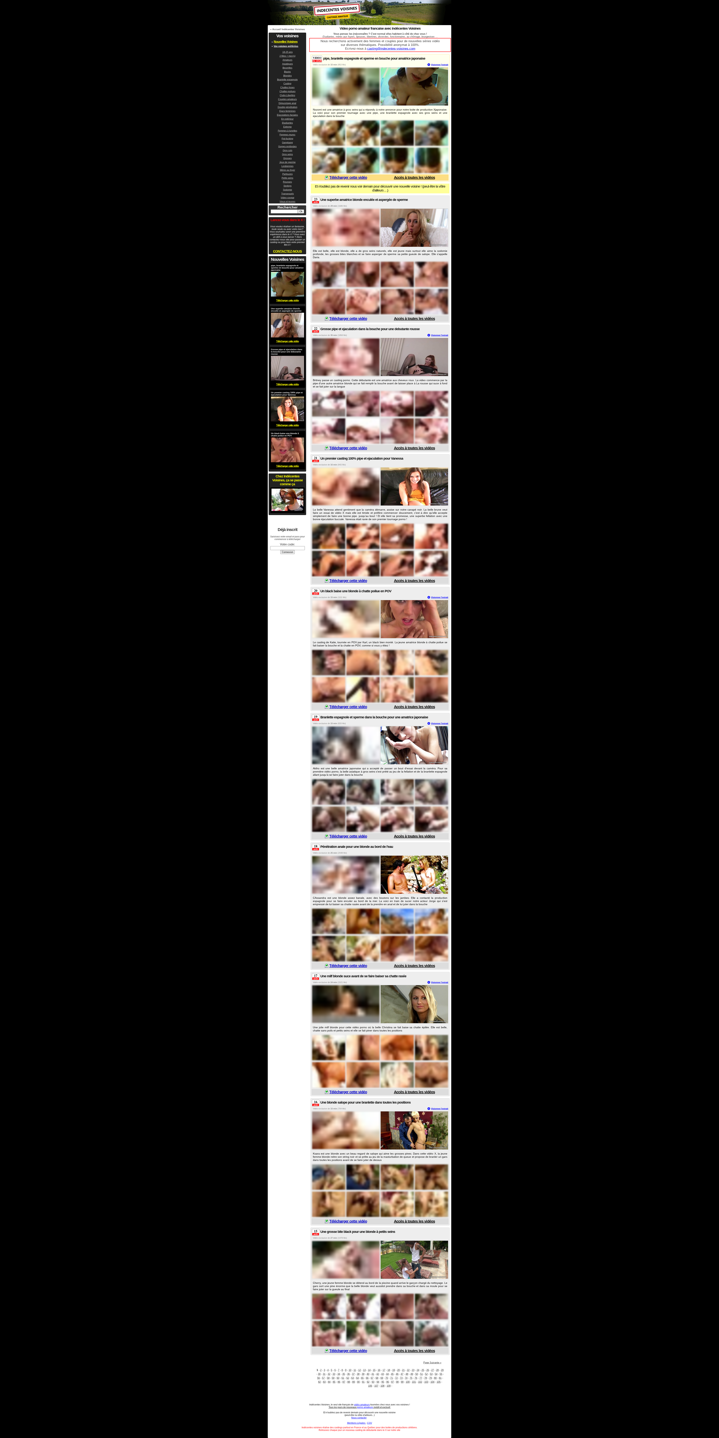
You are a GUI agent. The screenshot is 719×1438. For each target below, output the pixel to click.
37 (353, 1374)
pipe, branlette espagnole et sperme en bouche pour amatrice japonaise (374, 58)
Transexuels (287, 193)
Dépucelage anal (287, 103)
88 (348, 1381)
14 (369, 1370)
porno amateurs (365, 1407)
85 (334, 1381)
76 (416, 1378)
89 (353, 1381)
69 (381, 1378)
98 (397, 1381)
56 (318, 1378)
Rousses (287, 182)
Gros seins (287, 154)
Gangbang (287, 142)
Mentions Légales (356, 1423)
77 (420, 1378)
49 (411, 1374)
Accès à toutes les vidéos (414, 177)
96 (387, 1381)
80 (435, 1378)
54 (436, 1374)
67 (372, 1378)
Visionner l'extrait (439, 65)
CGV (369, 1423)
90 (358, 1381)
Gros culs (287, 150)
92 (368, 1381)
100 (408, 1381)
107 (376, 1385)
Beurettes (287, 68)
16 (379, 1370)
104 (432, 1381)
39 (363, 1374)
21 (403, 1370)
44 (387, 1374)
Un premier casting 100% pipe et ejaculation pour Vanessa (361, 458)
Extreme (287, 127)
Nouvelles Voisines (286, 41)
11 (355, 1370)
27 (432, 1370)
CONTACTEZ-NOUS (287, 251)
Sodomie (287, 189)
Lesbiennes (287, 166)
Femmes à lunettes (287, 130)
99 (402, 1381)
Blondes (287, 75)
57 (323, 1378)
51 (421, 1374)
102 (420, 1381)
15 (374, 1370)
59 (333, 1378)
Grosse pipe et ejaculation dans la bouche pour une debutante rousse (370, 329)
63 (352, 1378)
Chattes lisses (287, 87)
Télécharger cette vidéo (348, 177)
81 (440, 1378)
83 (324, 1381)
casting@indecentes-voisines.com (391, 48)
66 (367, 1378)
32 (329, 1374)
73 (401, 1378)
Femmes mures (287, 134)
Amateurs (287, 60)
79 (430, 1378)
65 (362, 1378)
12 (359, 1370)
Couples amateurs (287, 99)
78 (425, 1378)
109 (389, 1385)
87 (343, 1381)
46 (397, 1374)
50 (416, 1374)
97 (392, 1381)
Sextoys (287, 186)
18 (388, 1370)
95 (382, 1381)
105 (439, 1381)
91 (363, 1381)
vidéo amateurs (362, 1404)
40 (368, 1374)
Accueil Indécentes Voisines (288, 29)
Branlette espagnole (287, 79)
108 (382, 1385)
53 (431, 1374)
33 (334, 1374)
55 (441, 1374)
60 (338, 1378)
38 (358, 1374)
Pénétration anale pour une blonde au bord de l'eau (356, 847)
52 (426, 1374)
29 (442, 1370)
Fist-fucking (287, 138)
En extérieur (287, 119)
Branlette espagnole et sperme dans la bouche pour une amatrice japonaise (374, 717)
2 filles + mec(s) (287, 56)
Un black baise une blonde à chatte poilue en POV (355, 591)
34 (338, 1374)
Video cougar (287, 197)
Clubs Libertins (287, 95)
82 (319, 1381)
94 (378, 1381)
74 (406, 1378)
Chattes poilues (287, 91)
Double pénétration (287, 107)
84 (329, 1381)
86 (339, 1381)
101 (414, 1381)
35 (343, 1374)
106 (370, 1385)
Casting (287, 83)
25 (422, 1370)
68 (377, 1378)
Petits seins (287, 178)
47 (402, 1374)
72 (396, 1378)
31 (324, 1374)
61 (343, 1378)
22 (408, 1370)
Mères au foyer (287, 170)
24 (418, 1370)
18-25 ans (287, 52)
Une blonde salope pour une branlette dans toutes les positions (365, 1102)
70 (386, 1378)
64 (357, 1378)
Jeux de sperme (287, 162)
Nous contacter (359, 1417)
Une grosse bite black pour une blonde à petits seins (357, 1232)
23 (413, 1370)
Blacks (287, 71)
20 (398, 1370)
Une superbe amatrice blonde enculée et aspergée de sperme (364, 200)
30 (319, 1374)
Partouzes (287, 174)
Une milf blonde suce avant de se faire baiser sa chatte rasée (363, 976)
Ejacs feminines (287, 111)
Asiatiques (287, 64)
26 (427, 1370)
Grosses (287, 158)
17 (384, 1370)
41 (372, 1374)
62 (347, 1378)
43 (382, 1374)
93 (373, 1381)
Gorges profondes (287, 146)
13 (364, 1370)
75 (411, 1378)
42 (377, 1374)
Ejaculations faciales (287, 115)
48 (407, 1374)
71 (391, 1378)
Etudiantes (287, 123)
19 (393, 1370)
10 (350, 1370)
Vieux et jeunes (287, 201)
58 (328, 1378)
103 (426, 1381)
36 (348, 1374)
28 (437, 1370)
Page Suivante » (432, 1362)
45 (392, 1374)
